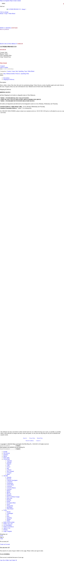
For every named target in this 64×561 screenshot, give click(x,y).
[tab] (6, 78)
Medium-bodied (10, 73)
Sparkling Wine (25, 73)
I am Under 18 (13, 560)
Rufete (8, 501)
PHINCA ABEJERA (6, 28)
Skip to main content (15, 0)
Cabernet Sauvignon (12, 480)
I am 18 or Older (4, 560)
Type (25, 71)
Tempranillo (10, 506)
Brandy (9, 512)
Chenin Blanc (10, 485)
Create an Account (5, 544)
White (8, 521)
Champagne (10, 513)
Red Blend (9, 507)
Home (2, 13)
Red (8, 515)
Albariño (9, 477)
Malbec (9, 491)
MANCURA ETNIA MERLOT (9, 43)
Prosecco (17, 73)
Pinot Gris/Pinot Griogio (13, 497)
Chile (8, 465)
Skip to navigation (5, 0)
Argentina (9, 461)
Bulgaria (9, 464)
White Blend (11, 13)
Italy (17, 71)
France (8, 467)
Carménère (9, 482)
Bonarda (9, 479)
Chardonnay (10, 483)
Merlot (8, 492)
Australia (9, 462)
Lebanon (9, 470)
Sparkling (21, 71)
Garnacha (9, 486)
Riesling (9, 500)
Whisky (9, 519)
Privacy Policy (32, 438)
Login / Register (7, 531)
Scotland (9, 473)
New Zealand (10, 471)
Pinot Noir (9, 498)
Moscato (9, 494)
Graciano (9, 489)
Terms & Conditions (30, 440)
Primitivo (9, 495)
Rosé (8, 516)
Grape (6, 13)
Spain (8, 474)
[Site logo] (32, 6)
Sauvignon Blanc (11, 503)
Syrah (8, 504)
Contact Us (38, 440)
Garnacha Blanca (11, 488)
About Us (25, 438)
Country (9, 71)
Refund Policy (40, 438)
